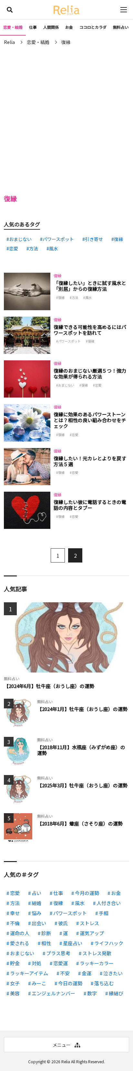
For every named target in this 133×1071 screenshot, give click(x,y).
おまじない (20, 239)
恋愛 (13, 248)
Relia (65, 1061)
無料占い (120, 27)
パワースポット (58, 239)
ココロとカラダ (93, 27)
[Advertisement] (66, 118)
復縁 (118, 239)
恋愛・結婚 (13, 27)
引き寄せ (94, 239)
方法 (33, 248)
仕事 (33, 27)
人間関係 (51, 27)
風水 (53, 248)
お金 (69, 27)
